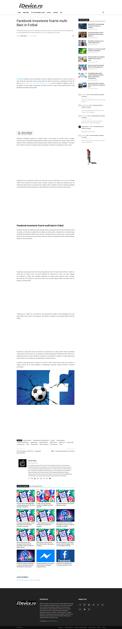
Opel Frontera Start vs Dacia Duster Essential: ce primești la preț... (96, 85)
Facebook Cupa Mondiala (22, 442)
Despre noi (60, 627)
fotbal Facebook (34, 444)
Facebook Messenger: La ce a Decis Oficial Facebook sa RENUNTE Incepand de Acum (45, 565)
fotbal (27, 444)
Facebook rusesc (21, 444)
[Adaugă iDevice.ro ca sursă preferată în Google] (45, 133)
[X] (44, 479)
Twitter (60, 444)
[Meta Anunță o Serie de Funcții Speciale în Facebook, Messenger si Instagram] (46, 535)
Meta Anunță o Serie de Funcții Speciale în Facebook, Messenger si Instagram (45, 544)
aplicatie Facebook (27, 440)
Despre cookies (92, 627)
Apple (49, 12)
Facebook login (70, 442)
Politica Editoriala (69, 627)
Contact (103, 627)
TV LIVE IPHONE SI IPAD (38, 12)
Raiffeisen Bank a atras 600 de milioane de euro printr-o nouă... (96, 58)
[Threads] (89, 609)
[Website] (47, 479)
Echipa (98, 627)
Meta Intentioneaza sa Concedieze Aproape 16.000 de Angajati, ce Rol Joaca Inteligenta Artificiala (65, 544)
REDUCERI (26, 12)
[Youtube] (50, 479)
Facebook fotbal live (43, 442)
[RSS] (93, 605)
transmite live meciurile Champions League (37, 83)
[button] (103, 12)
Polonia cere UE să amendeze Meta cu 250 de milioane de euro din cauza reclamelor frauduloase (26, 505)
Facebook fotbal (33, 442)
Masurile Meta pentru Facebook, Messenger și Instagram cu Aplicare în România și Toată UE (65, 524)
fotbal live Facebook (44, 444)
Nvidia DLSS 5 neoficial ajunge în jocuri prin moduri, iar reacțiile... (96, 26)
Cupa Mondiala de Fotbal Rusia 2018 (41, 440)
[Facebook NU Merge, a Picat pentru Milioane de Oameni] (65, 496)
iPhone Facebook (54, 444)
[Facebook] (29, 479)
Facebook (23, 17)
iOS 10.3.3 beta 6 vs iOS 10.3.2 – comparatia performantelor (29, 452)
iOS (61, 12)
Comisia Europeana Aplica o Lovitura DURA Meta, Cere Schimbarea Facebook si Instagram (26, 524)
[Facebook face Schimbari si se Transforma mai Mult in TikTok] (65, 556)
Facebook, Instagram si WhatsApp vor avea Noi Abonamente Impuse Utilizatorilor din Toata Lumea (25, 565)
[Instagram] (32, 479)
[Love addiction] (92, 165)
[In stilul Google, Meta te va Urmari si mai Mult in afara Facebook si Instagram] (46, 515)
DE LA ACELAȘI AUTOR (36, 486)
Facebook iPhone (53, 442)
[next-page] (20, 570)
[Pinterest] (38, 479)
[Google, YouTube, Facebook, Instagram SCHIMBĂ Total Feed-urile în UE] (46, 496)
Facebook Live (62, 442)
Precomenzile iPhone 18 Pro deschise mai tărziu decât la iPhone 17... (95, 34)
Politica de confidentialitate (80, 627)
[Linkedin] (35, 479)
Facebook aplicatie (60, 440)
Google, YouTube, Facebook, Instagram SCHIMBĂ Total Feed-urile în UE (45, 505)
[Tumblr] (41, 479)
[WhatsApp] (80, 609)
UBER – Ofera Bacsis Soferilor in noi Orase (62, 451)
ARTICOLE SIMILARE (23, 486)
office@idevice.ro (52, 621)
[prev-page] (18, 570)
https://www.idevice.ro (33, 463)
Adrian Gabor (24, 35)
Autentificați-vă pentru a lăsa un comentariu (28, 580)
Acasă (18, 17)
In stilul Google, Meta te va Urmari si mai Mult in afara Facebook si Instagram (45, 524)
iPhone (55, 12)
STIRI (19, 12)
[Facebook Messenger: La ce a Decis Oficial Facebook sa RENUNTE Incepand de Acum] (46, 556)
